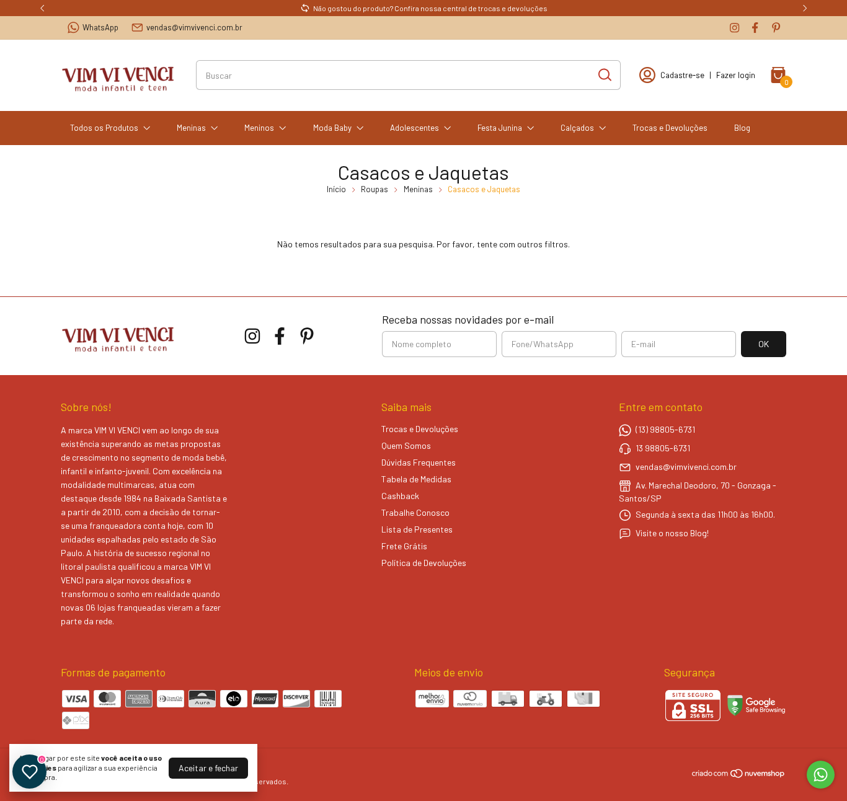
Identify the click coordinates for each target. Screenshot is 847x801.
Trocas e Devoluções (669, 128)
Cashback (400, 495)
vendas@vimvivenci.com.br (194, 27)
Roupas (374, 189)
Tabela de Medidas (416, 479)
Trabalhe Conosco (415, 512)
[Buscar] (603, 74)
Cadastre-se (682, 75)
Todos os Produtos (104, 128)
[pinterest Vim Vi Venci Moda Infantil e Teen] (776, 27)
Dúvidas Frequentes (418, 462)
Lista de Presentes (417, 529)
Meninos (259, 128)
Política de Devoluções (423, 562)
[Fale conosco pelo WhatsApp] (821, 775)
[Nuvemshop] (738, 775)
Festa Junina (499, 128)
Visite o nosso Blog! (672, 533)
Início (336, 189)
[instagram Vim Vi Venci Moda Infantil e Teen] (734, 27)
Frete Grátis (404, 546)
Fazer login (735, 75)
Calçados (577, 128)
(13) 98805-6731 (665, 429)
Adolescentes (414, 128)
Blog (742, 128)
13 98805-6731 (663, 448)
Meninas (191, 128)
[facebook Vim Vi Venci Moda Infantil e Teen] (755, 27)
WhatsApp (100, 27)
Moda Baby (332, 128)
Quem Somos (406, 445)
